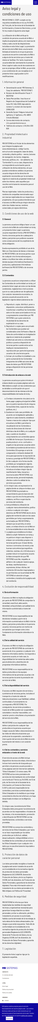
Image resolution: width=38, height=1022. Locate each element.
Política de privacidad (8, 989)
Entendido (9, 1018)
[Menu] (35, 2)
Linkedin (6, 1000)
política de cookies (27, 1015)
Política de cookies (7, 992)
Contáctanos (5, 978)
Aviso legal (5, 986)
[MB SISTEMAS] (6, 2)
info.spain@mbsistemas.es (16, 123)
